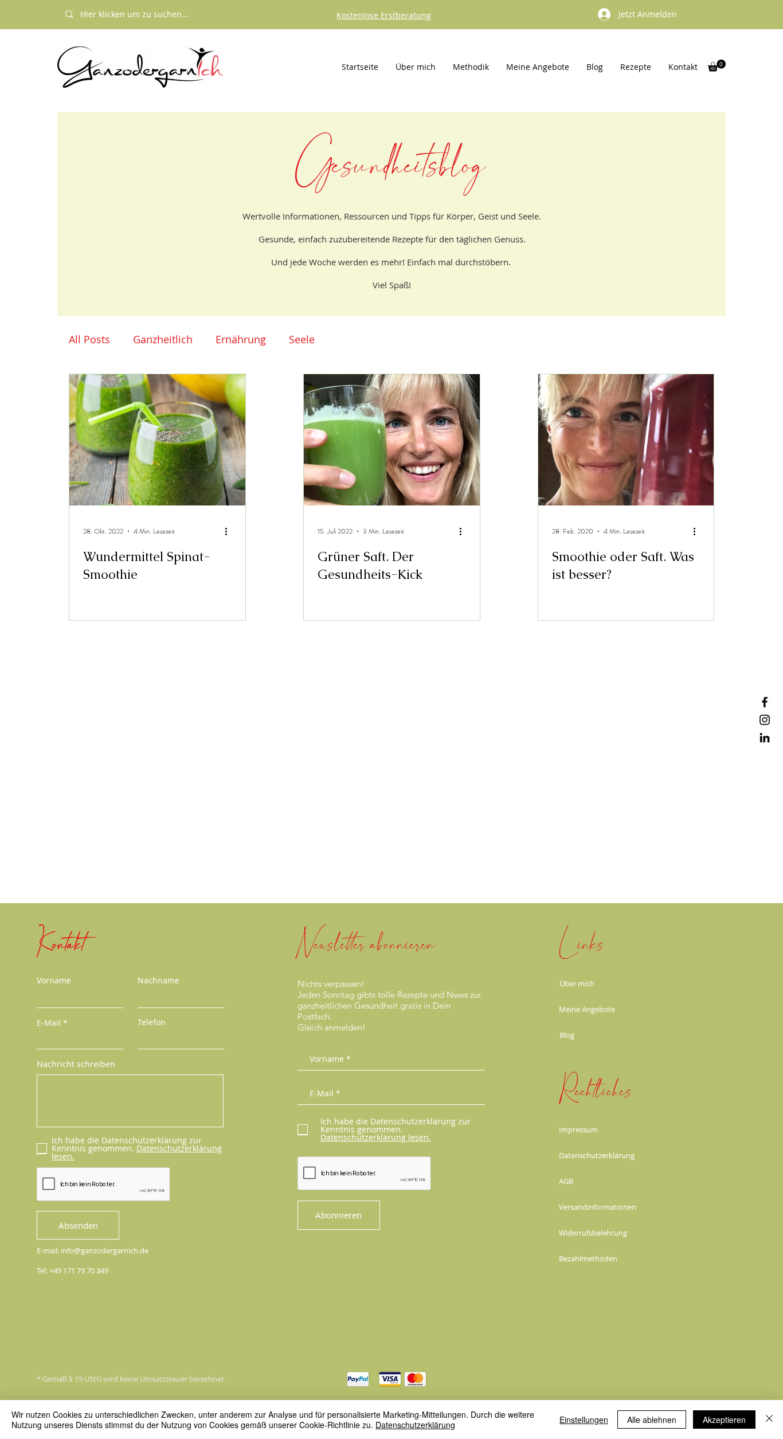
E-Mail (49, 1023)
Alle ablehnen (651, 1419)
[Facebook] (765, 702)
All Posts (89, 339)
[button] (717, 66)
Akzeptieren (724, 1419)
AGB (566, 1181)
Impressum (578, 1129)
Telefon (152, 1022)
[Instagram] (765, 720)
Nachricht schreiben (76, 1064)
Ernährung (241, 339)
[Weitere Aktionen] (230, 531)
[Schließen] (769, 1419)
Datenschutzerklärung (597, 1155)
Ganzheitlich (163, 339)
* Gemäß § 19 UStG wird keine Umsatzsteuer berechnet (130, 1379)
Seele (302, 339)
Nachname (158, 981)
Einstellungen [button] (583, 1419)
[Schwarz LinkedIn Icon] (765, 737)
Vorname (54, 981)
